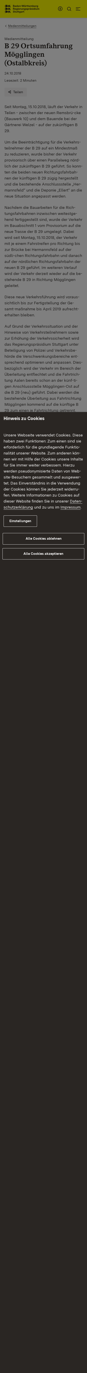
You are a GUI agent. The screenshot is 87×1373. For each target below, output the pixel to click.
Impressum (70, 507)
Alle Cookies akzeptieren (43, 554)
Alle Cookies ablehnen (44, 539)
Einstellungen (20, 521)
